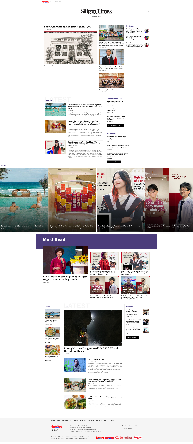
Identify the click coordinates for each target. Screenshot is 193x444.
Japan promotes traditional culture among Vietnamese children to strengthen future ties (117, 154)
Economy (83, 420)
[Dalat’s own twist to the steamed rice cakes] (52, 350)
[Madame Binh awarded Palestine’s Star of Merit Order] (146, 330)
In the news (101, 64)
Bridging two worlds (96, 359)
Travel (47, 306)
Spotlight (130, 306)
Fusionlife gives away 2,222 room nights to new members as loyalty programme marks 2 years (85, 106)
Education (91, 420)
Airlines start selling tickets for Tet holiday (51, 321)
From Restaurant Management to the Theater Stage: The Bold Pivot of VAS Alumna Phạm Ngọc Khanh (134, 44)
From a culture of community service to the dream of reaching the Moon (118, 146)
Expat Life (99, 420)
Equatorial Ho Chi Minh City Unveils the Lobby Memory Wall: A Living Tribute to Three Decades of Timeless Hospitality (84, 123)
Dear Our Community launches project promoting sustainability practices (116, 118)
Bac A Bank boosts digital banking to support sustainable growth (133, 38)
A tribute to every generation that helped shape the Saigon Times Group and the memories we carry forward (111, 44)
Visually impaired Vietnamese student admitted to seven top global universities (132, 312)
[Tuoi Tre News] (56, 426)
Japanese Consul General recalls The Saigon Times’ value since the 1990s (111, 67)
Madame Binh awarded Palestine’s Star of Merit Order (133, 329)
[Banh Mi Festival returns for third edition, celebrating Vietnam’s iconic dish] (75, 385)
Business (130, 26)
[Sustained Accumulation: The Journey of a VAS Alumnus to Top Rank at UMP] (104, 285)
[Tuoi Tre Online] (100, 437)
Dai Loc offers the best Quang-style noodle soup (105, 398)
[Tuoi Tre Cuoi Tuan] (128, 437)
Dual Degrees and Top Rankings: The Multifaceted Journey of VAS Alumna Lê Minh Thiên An (134, 30)
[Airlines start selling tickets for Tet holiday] (52, 314)
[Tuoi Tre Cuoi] (119, 437)
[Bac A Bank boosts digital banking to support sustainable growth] (146, 38)
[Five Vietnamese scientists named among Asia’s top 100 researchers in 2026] (146, 322)
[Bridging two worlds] (75, 365)
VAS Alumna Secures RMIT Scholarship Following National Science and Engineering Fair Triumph (134, 297)
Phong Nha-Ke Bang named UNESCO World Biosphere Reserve (91, 350)
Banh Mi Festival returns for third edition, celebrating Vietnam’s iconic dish (105, 380)
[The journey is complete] (111, 80)
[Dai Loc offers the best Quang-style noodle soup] (75, 402)
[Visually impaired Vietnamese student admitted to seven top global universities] (146, 312)
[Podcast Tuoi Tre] (138, 437)
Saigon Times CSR (114, 98)
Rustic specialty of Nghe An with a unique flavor (52, 339)
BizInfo (3, 166)
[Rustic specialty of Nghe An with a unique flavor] (52, 332)
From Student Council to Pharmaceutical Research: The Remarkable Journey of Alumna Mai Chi (134, 273)
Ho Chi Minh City (67, 420)
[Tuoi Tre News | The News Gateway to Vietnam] (45, 2)
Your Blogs (111, 133)
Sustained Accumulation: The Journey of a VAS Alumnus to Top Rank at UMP (104, 296)
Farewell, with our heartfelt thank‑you (67, 26)
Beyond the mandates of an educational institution (115, 102)
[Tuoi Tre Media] (109, 437)
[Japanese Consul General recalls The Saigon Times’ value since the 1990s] (111, 57)
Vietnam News (55, 420)
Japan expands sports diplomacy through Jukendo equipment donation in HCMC (118, 138)
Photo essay (101, 40)
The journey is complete (107, 90)
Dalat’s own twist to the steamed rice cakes (52, 357)
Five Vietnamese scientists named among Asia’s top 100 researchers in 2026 (133, 321)
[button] (148, 12)
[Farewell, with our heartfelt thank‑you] (70, 47)
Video (112, 420)
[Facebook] (57, 430)
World (106, 420)
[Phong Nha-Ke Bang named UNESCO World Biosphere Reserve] (93, 328)
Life (66, 307)
